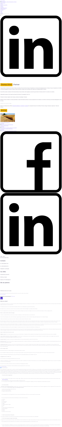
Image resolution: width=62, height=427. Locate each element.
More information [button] (2, 294)
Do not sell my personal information (5, 296)
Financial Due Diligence (16, 106)
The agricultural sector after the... (5, 122)
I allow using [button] (13, 296)
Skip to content (2, 0)
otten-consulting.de (5, 379)
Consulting (26, 106)
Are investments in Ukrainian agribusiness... (6, 128)
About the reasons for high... (4, 125)
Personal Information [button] (3, 366)
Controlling (22, 106)
